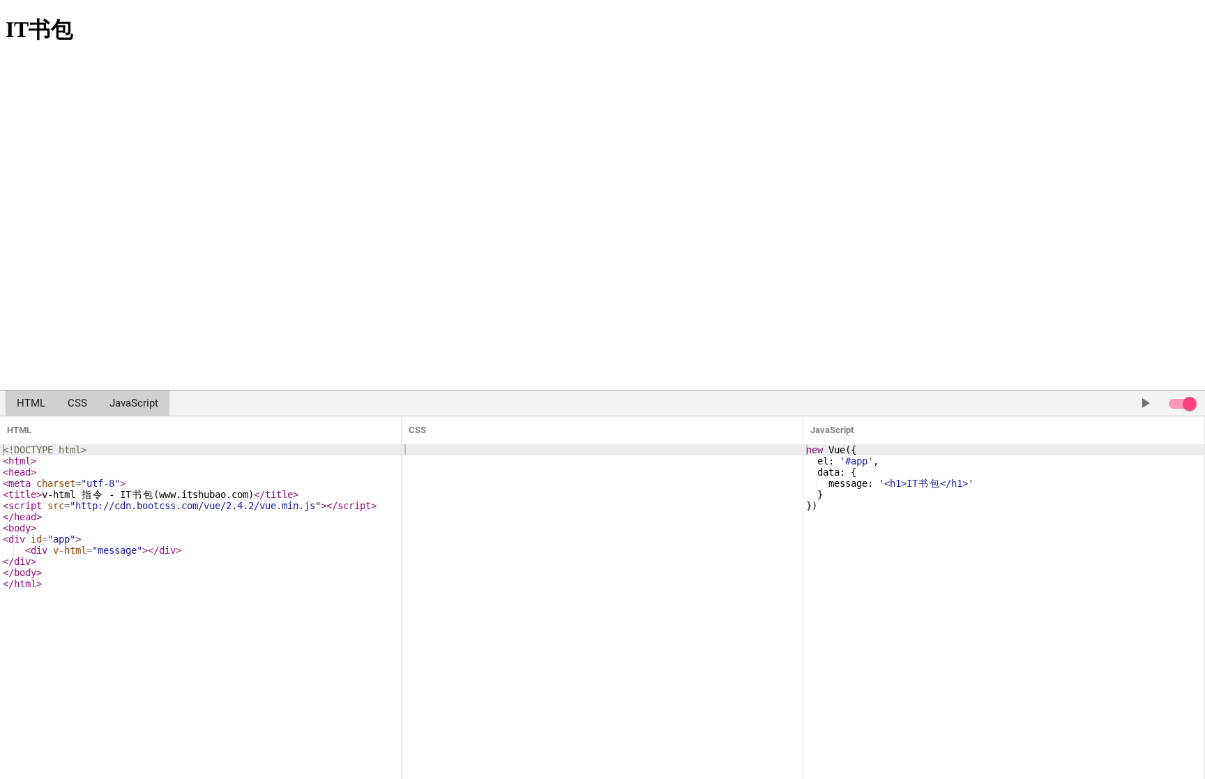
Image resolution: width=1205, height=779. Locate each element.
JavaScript (133, 403)
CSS (77, 403)
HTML (31, 403)
